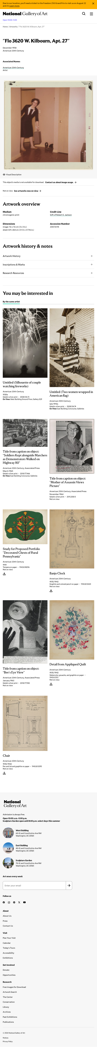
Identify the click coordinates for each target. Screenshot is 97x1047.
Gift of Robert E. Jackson (61, 214)
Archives (7, 1011)
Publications (8, 1022)
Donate (6, 970)
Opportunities (9, 975)
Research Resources (13, 273)
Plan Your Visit (9, 938)
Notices (5, 1038)
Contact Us (8, 925)
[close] (93, 3)
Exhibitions (8, 957)
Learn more (14, 5)
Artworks (13, 26)
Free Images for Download (14, 987)
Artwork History (11, 256)
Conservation (9, 1002)
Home (5, 26)
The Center (8, 997)
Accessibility (8, 952)
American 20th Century (13, 67)
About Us (7, 915)
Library (6, 1007)
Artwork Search (10, 992)
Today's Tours (9, 947)
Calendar (7, 943)
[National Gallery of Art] (48, 803)
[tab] (11, 302)
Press (5, 920)
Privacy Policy (8, 1041)
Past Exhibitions (10, 1017)
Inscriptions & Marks (14, 264)
